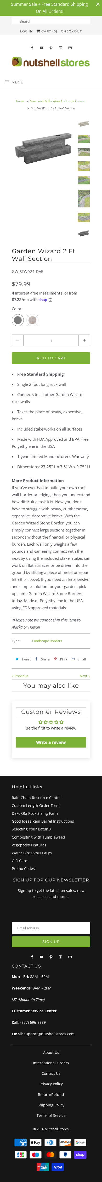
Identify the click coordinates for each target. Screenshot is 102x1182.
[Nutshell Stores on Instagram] (60, 48)
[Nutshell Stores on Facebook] (32, 48)
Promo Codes (23, 868)
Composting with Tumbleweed (38, 837)
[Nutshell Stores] (51, 63)
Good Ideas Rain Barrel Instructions (43, 821)
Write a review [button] (51, 742)
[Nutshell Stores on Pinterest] (51, 48)
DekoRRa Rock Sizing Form (35, 813)
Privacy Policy (51, 1083)
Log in (26, 31)
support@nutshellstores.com (49, 1033)
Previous (21, 676)
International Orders (51, 1062)
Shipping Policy (51, 1104)
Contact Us (51, 1073)
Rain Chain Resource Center (36, 797)
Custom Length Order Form (36, 805)
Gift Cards (20, 860)
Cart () (48, 31)
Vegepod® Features (29, 844)
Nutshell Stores (57, 1129)
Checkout (71, 31)
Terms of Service (51, 1115)
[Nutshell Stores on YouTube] (41, 48)
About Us (51, 1052)
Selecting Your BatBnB (31, 829)
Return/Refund (51, 1094)
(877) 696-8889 (33, 1022)
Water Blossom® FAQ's (32, 852)
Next (84, 676)
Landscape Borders (47, 640)
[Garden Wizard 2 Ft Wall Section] (43, 149)
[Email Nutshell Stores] (69, 48)
